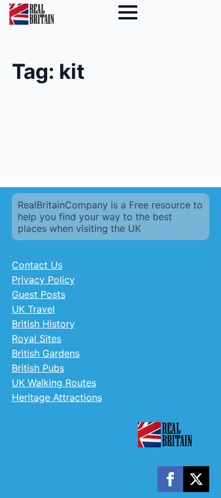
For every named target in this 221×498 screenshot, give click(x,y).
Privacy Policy (43, 279)
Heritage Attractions (57, 397)
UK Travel (33, 309)
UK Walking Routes (54, 383)
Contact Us (37, 265)
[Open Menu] (127, 12)
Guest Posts (38, 294)
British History (43, 324)
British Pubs (38, 368)
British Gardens (46, 353)
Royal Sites (36, 338)
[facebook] (170, 479)
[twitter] (196, 479)
